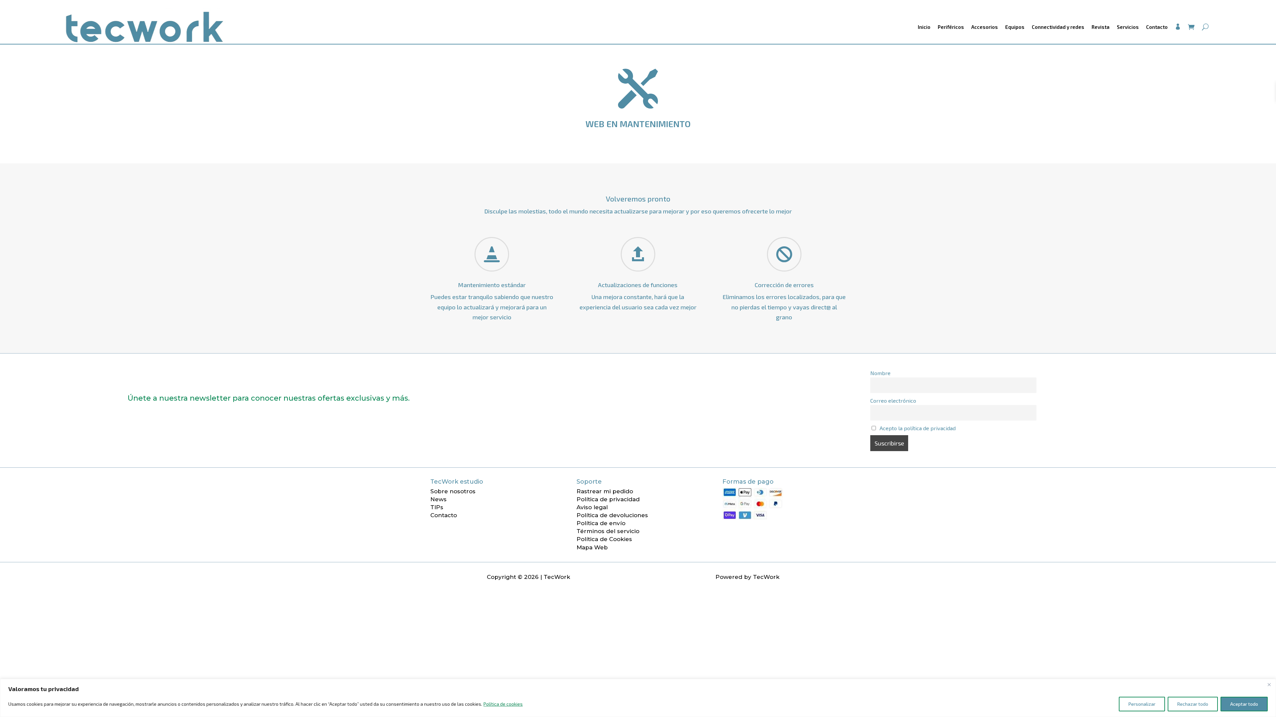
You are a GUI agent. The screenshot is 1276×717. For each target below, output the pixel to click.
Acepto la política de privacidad (918, 428)
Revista (1101, 27)
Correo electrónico (893, 400)
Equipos (1014, 27)
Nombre (880, 373)
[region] (638, 698)
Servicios (1128, 27)
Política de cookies (503, 704)
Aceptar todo (1244, 704)
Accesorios (984, 27)
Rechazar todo (1192, 704)
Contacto (1157, 27)
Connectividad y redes (1058, 27)
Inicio (924, 27)
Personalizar (1141, 704)
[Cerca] (1269, 684)
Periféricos (951, 27)
